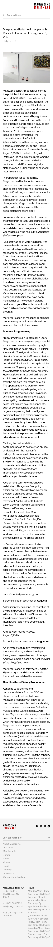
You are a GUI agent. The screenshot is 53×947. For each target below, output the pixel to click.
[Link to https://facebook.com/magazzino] (37, 826)
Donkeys (7, 869)
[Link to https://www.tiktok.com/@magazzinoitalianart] (49, 826)
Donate (6, 855)
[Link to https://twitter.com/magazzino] (45, 826)
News (6, 858)
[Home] (42, 6)
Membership (9, 851)
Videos (6, 862)
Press (6, 866)
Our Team (8, 847)
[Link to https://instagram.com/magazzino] (41, 826)
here (34, 476)
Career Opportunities (14, 877)
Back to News (14, 15)
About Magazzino (12, 843)
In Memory (8, 873)
